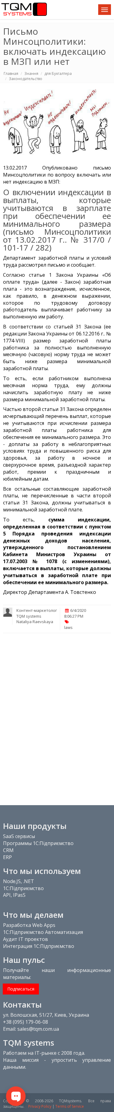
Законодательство (25, 78)
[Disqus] (57, 715)
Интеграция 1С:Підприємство (38, 946)
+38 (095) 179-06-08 (25, 1022)
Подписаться (20, 989)
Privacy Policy (39, 1106)
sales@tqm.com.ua (38, 1029)
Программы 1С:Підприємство (38, 843)
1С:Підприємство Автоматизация (43, 932)
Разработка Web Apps (29, 925)
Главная (11, 73)
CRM (8, 850)
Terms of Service (69, 1106)
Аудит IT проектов (25, 939)
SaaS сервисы (19, 836)
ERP (7, 857)
